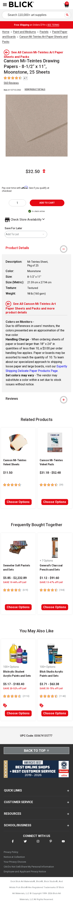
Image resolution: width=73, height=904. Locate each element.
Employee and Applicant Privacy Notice (25, 871)
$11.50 (7, 472)
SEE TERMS (53, 25)
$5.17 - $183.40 (13, 684)
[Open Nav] (5, 4)
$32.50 (33, 171)
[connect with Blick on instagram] (38, 843)
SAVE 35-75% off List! (51, 688)
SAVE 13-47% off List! (51, 582)
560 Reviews (11, 82)
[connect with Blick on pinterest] (50, 843)
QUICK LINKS (13, 790)
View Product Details (35, 89)
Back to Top (34, 751)
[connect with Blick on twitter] (25, 843)
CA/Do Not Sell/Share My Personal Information (29, 866)
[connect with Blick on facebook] (12, 843)
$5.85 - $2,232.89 (15, 578)
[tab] (36, 248)
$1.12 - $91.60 (49, 578)
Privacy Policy (11, 852)
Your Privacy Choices (15, 861)
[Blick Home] (21, 4)
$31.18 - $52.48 (50, 472)
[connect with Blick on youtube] (63, 843)
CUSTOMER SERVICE (18, 802)
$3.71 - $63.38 (49, 684)
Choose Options (18, 502)
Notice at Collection (14, 857)
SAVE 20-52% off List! (14, 688)
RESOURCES (12, 813)
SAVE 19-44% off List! (14, 582)
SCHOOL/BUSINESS (17, 825)
